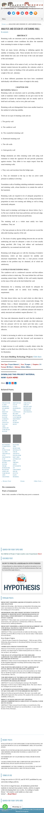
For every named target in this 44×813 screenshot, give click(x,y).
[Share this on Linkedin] (15, 383)
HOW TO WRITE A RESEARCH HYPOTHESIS (21, 563)
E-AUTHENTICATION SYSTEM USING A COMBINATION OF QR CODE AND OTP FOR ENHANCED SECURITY (21, 690)
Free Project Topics (8, 638)
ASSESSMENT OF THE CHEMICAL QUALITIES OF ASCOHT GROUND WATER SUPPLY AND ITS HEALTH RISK (21, 767)
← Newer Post (6, 481)
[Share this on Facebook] (7, 383)
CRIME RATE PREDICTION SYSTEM (14, 646)
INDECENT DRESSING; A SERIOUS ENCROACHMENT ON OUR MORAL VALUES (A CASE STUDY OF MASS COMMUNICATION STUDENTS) (22, 628)
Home (4, 24)
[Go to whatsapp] (5, 806)
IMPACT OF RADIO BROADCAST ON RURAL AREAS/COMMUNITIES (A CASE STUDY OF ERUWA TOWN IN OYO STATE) (22, 701)
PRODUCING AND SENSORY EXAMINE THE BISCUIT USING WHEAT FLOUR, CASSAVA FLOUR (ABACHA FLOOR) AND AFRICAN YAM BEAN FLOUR (6, 417)
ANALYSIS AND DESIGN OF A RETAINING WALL (20, 28)
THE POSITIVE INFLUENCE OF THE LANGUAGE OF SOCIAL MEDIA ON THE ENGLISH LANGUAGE (19, 668)
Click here (37, 357)
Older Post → (38, 481)
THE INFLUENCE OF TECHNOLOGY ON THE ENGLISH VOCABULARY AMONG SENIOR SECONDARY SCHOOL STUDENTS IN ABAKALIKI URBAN (21, 679)
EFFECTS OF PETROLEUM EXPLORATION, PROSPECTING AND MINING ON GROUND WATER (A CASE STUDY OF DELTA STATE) (21, 752)
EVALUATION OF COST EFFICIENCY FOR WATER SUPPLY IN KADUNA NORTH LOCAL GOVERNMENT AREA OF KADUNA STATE (22, 745)
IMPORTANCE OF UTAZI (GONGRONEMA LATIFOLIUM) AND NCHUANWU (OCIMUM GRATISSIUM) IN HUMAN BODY (17, 413)
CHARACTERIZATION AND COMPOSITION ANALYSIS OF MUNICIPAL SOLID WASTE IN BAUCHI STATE (20, 762)
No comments (4, 32)
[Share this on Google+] (13, 383)
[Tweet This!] (10, 383)
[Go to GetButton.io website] (5, 811)
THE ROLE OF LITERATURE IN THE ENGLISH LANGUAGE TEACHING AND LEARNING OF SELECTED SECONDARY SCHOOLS (21, 657)
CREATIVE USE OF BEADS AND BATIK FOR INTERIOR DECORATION (27, 408)
